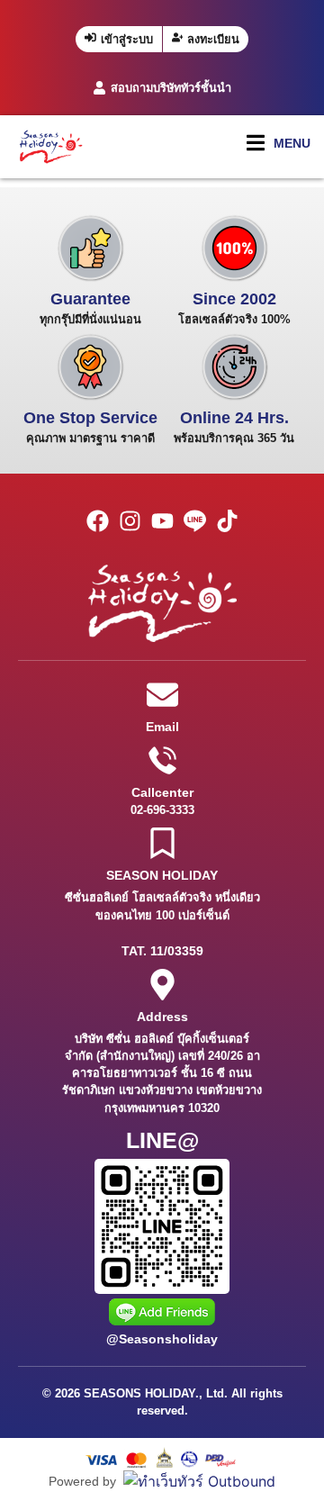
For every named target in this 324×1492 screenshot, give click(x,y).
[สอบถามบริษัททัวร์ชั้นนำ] (99, 88)
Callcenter (162, 792)
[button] (278, 142)
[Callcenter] (162, 760)
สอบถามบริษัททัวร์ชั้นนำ (171, 88)
